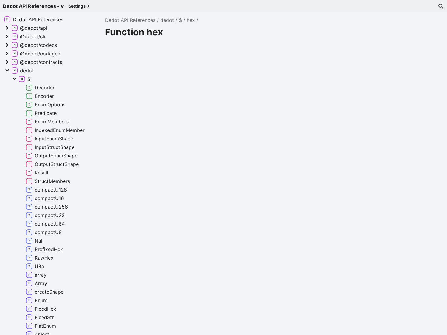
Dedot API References (130, 20)
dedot (167, 20)
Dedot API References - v (33, 6)
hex (191, 20)
